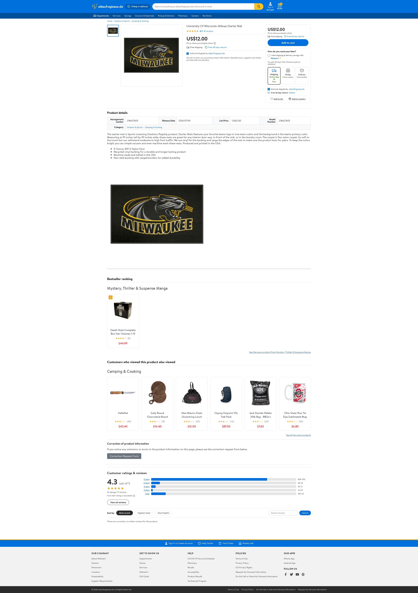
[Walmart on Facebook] (285, 575)
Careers (195, 15)
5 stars (147, 479)
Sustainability (97, 576)
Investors (95, 571)
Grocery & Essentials (144, 15)
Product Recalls (195, 576)
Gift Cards (144, 576)
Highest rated (144, 512)
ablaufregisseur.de (216, 53)
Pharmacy (183, 15)
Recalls (191, 567)
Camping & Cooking (140, 21)
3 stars (147, 486)
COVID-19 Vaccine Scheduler (201, 558)
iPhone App (289, 558)
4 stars (147, 483)
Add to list (278, 98)
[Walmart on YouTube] (297, 575)
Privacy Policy (242, 562)
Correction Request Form (124, 456)
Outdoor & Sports (122, 21)
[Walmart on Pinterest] (303, 575)
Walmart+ (144, 571)
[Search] (258, 6)
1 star (147, 493)
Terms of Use (242, 558)
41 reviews (208, 31)
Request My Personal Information (251, 571)
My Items (207, 15)
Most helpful (163, 512)
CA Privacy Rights (244, 567)
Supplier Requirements (101, 580)
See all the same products (298, 435)
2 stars (147, 490)
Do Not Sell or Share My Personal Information (257, 576)
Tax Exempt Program (197, 580)
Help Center (207, 543)
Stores (142, 562)
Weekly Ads (248, 543)
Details (292, 93)
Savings (127, 15)
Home (109, 21)
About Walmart (98, 558)
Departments (103, 15)
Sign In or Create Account (181, 543)
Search (305, 512)
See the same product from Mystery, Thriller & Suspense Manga (280, 352)
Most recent (124, 512)
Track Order (227, 543)
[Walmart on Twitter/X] (291, 575)
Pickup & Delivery (166, 15)
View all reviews (118, 502)
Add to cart (288, 42)
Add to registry (299, 98)
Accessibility (193, 571)
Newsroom (96, 567)
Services (117, 15)
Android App (289, 562)
